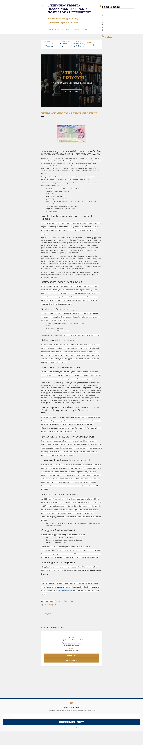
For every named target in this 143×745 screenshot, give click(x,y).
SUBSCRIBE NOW (71, 722)
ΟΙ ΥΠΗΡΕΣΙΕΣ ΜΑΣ (71, 92)
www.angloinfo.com (64, 601)
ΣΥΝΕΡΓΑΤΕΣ (64, 29)
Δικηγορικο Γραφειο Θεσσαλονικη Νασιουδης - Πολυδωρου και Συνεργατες (69, 9)
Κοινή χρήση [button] (46, 614)
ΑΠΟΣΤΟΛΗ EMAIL (71, 660)
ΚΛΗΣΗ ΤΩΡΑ (71, 655)
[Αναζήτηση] (100, 6)
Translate (107, 37)
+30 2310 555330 (68, 645)
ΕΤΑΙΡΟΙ (52, 29)
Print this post (50, 604)
